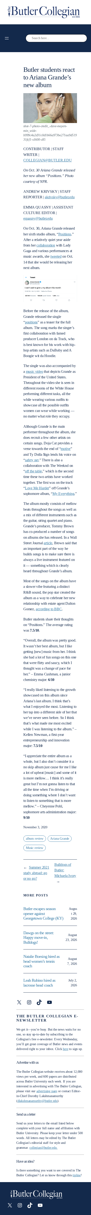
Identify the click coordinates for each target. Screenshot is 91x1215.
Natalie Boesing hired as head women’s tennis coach (41, 961)
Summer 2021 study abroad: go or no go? (36, 872)
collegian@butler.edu (47, 160)
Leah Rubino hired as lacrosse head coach (39, 982)
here (65, 1049)
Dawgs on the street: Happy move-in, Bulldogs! (38, 937)
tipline (77, 1175)
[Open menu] (7, 38)
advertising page (46, 1091)
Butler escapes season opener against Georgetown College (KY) (43, 913)
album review (34, 838)
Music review (34, 848)
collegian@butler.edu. (43, 1147)
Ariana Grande (59, 838)
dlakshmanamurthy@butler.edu (37, 1101)
